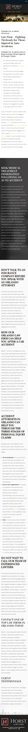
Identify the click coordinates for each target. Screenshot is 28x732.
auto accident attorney (20, 125)
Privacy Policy (12, 728)
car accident (21, 66)
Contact (9, 122)
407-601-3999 (14, 12)
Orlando (15, 509)
